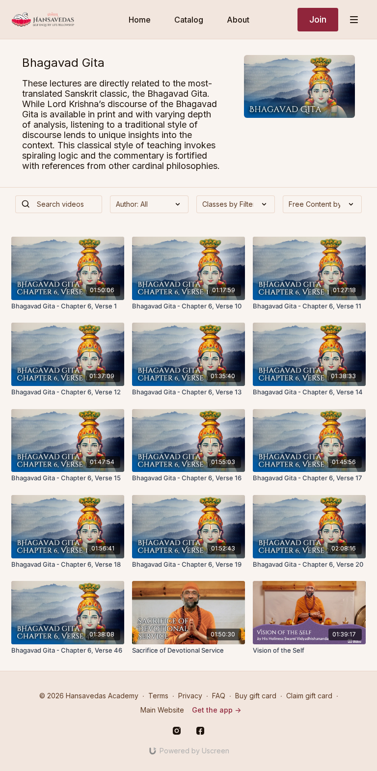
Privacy (190, 695)
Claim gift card (309, 695)
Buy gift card (255, 695)
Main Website (162, 710)
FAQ (218, 695)
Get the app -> (216, 710)
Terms (158, 695)
